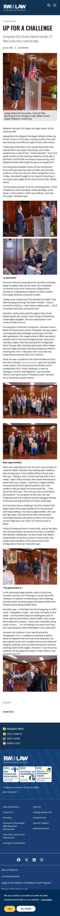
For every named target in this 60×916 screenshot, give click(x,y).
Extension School (41, 828)
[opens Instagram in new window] (41, 860)
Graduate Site (39, 817)
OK (9, 908)
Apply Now (13, 738)
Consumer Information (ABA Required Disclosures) (14, 826)
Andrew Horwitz (29, 362)
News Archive (10, 21)
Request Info (15, 728)
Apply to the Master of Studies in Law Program (26, 882)
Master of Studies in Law (14, 889)
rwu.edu (37, 806)
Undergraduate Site (42, 812)
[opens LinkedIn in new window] (34, 860)
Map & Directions (11, 806)
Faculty (7, 702)
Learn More (46, 899)
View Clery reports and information (14, 836)
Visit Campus (14, 734)
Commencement (10, 876)
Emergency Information (14, 843)
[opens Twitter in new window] (26, 860)
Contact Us (8, 812)
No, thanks (26, 908)
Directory (7, 817)
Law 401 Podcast (41, 823)
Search (48, 5)
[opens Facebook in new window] (18, 860)
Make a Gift (13, 743)
